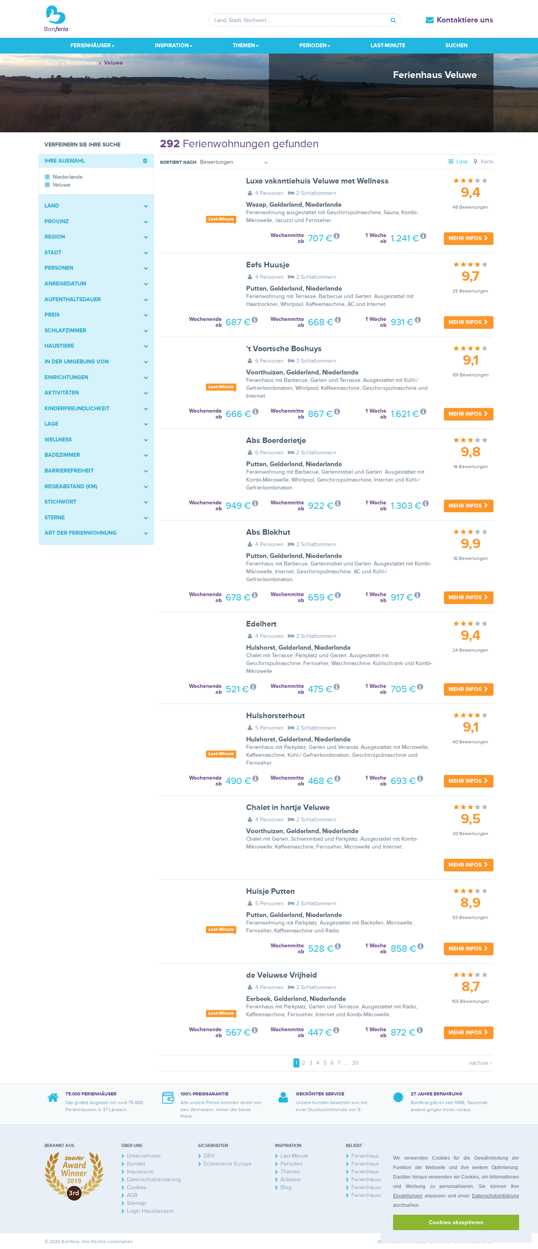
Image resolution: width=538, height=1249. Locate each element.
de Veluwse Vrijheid (281, 975)
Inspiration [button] (172, 45)
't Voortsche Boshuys (284, 349)
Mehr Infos (466, 238)
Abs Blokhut (268, 532)
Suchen (456, 45)
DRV (209, 1156)
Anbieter (290, 1179)
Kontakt (136, 1163)
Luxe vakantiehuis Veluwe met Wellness (317, 181)
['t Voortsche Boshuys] (197, 370)
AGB (132, 1195)
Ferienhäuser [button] (90, 45)
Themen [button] (244, 45)
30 (355, 1063)
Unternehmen (144, 1156)
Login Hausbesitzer (150, 1211)
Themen (290, 1171)
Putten (256, 289)
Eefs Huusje (267, 265)
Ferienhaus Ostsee (374, 1156)
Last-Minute (388, 45)
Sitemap (136, 1203)
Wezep (256, 205)
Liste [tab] (461, 162)
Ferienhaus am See (375, 1171)
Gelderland (285, 205)
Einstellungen (408, 1196)
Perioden (291, 1163)
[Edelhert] (197, 645)
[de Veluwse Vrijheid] (197, 996)
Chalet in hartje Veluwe (288, 807)
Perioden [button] (313, 45)
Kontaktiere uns (465, 20)
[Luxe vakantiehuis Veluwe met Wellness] (197, 202)
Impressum (140, 1171)
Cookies (137, 1187)
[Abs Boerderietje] (197, 461)
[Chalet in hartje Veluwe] (197, 828)
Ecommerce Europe (228, 1163)
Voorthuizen (264, 372)
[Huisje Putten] (197, 912)
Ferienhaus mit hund (376, 1163)
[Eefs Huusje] (197, 286)
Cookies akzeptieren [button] (456, 1222)
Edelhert (261, 624)
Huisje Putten (270, 891)
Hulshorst (260, 648)
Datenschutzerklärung (495, 1196)
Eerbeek (258, 999)
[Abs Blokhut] (197, 553)
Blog (285, 1187)
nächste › (480, 1063)
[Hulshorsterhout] (197, 737)
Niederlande (323, 205)
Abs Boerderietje (276, 440)
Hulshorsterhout (275, 716)
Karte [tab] (486, 162)
